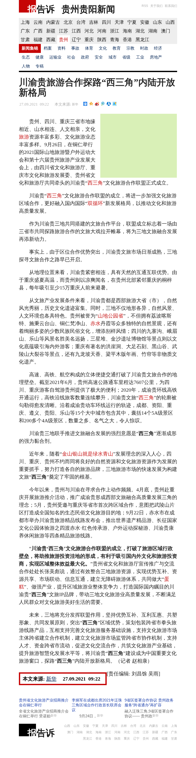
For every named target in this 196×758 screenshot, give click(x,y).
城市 (112, 57)
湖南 (152, 30)
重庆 (89, 39)
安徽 (144, 22)
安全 (99, 57)
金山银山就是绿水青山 (87, 454)
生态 (26, 57)
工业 (140, 57)
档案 (48, 48)
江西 (76, 30)
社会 (71, 57)
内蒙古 (53, 22)
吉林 (93, 22)
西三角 (95, 183)
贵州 (63, 39)
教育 (117, 48)
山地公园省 (110, 316)
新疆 (50, 30)
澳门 (165, 30)
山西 (170, 22)
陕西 (101, 39)
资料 (61, 48)
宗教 (130, 48)
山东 (157, 22)
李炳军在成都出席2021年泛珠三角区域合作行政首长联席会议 (97, 705)
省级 (126, 57)
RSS (145, 6)
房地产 (156, 57)
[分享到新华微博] (115, 104)
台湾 (80, 22)
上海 (25, 22)
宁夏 (132, 22)
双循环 (95, 203)
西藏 (50, 39)
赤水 (95, 323)
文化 (103, 48)
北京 (68, 22)
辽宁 (76, 39)
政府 (85, 57)
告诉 (46, 9)
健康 (39, 57)
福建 (38, 39)
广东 (25, 30)
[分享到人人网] (109, 104)
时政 (144, 48)
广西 (38, 30)
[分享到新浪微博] (97, 104)
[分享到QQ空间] (91, 104)
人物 (26, 66)
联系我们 (171, 6)
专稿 (39, 66)
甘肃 (25, 39)
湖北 (140, 30)
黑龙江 (142, 39)
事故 (75, 48)
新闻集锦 (30, 48)
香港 (127, 39)
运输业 (55, 57)
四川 (106, 22)
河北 (89, 30)
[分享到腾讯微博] (103, 104)
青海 (114, 39)
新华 (75, 104)
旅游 (24, 137)
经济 (158, 48)
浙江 (114, 30)
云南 (38, 22)
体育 (89, 48)
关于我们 (156, 6)
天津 (119, 22)
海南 (127, 30)
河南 (101, 30)
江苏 (63, 30)
